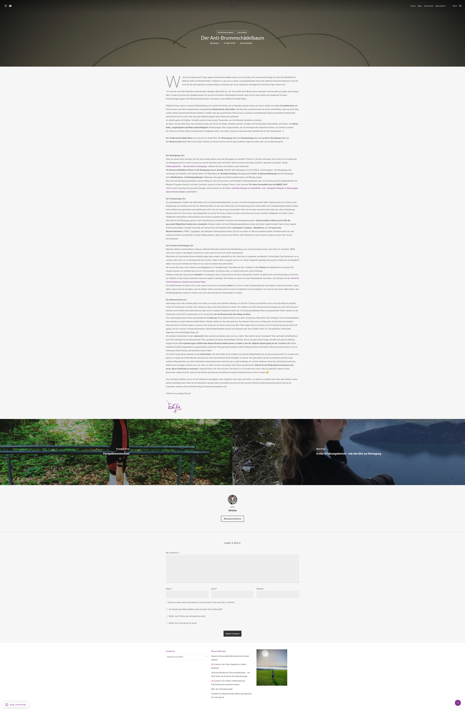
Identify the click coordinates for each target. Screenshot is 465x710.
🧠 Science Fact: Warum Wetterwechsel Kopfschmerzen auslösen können (228, 683)
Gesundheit (242, 32)
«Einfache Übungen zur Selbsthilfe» (246, 188)
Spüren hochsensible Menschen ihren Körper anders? (230, 658)
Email (214, 589)
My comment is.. (173, 553)
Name (169, 589)
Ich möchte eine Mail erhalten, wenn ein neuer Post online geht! (195, 609)
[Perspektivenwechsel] (116, 452)
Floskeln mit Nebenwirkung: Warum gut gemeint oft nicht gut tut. (231, 695)
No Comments (246, 43)
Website (260, 589)
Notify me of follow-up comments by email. (187, 616)
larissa (216, 43)
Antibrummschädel (225, 32)
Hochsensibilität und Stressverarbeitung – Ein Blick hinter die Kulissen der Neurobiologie (230, 674)
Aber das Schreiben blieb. (222, 689)
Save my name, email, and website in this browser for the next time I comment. (201, 602)
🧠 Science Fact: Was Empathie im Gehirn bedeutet (228, 666)
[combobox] (187, 656)
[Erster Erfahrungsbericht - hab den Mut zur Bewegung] (348, 452)
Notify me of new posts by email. (183, 623)
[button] (15, 704)
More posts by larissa (232, 519)
